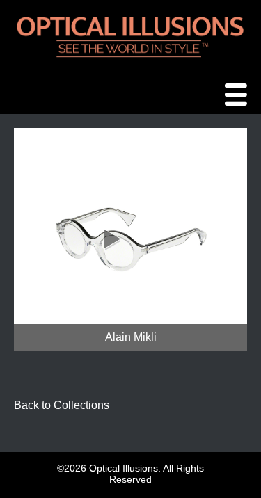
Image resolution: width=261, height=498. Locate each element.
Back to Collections (61, 405)
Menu (239, 96)
